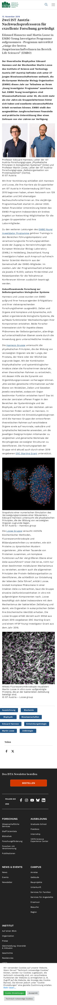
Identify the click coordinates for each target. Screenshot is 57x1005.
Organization (8, 936)
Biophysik (8, 717)
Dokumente (7, 978)
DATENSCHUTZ (38, 996)
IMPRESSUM (36, 991)
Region (34, 912)
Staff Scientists (9, 831)
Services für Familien (41, 892)
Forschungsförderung (12, 841)
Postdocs (35, 829)
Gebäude (35, 877)
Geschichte (7, 953)
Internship (35, 834)
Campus (36, 867)
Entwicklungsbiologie (36, 724)
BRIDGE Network (10, 973)
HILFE (5, 1001)
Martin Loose (8, 731)
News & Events (12, 867)
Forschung (10, 818)
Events (5, 877)
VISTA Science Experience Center (39, 840)
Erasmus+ (35, 902)
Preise (5, 941)
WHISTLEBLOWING (10, 996)
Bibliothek (7, 836)
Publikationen (8, 853)
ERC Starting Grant (26, 453)
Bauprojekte (36, 882)
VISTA (4, 963)
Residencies (7, 958)
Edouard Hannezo (10, 724)
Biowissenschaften (30, 717)
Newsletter (7, 882)
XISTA (4, 968)
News (4, 872)
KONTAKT (6, 991)
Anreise (34, 872)
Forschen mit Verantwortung (9, 847)
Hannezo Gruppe (15, 345)
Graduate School (38, 824)
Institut (8, 925)
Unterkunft (36, 887)
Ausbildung (39, 818)
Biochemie (29, 710)
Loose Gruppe (14, 531)
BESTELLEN (28, 783)
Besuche (35, 907)
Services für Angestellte (42, 897)
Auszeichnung (8, 710)
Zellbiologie (27, 731)
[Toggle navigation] (53, 4)
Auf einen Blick (9, 931)
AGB (32, 1001)
